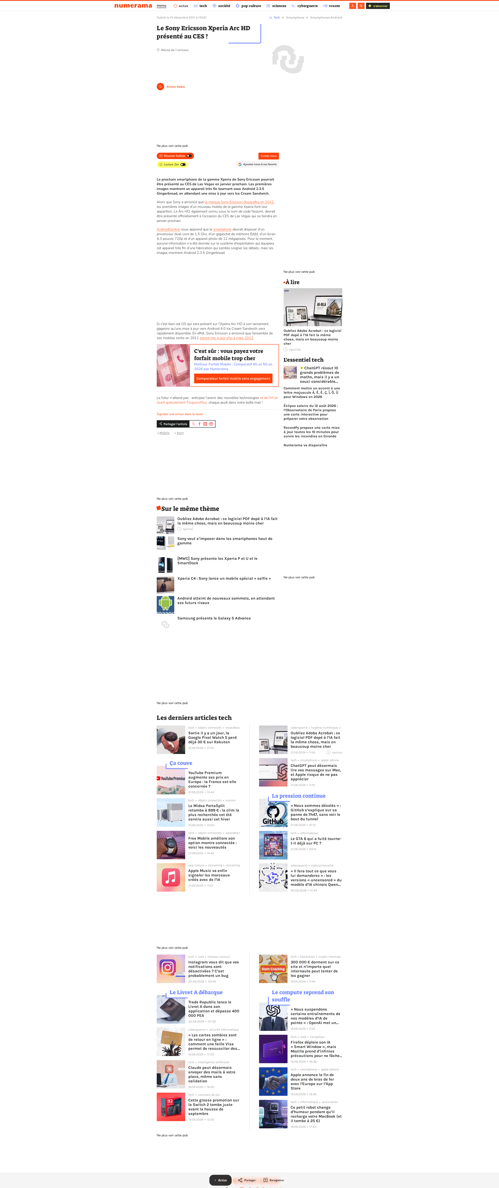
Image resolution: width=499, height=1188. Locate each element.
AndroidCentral (168, 229)
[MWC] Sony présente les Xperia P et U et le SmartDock (217, 560)
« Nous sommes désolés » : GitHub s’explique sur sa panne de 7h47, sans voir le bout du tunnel (316, 812)
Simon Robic (175, 87)
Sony (180, 433)
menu (161, 5)
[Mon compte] (352, 6)
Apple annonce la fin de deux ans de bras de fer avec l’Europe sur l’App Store (312, 1082)
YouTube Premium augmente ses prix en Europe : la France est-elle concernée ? (212, 779)
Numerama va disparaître (305, 445)
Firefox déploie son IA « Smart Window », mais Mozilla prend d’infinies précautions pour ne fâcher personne (316, 1049)
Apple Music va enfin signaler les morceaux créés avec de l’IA (209, 875)
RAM (254, 234)
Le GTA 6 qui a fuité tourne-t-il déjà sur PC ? (316, 840)
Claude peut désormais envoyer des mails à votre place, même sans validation (211, 1074)
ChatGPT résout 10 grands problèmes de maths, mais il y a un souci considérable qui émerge (319, 375)
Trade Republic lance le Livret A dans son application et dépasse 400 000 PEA (213, 1009)
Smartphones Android (326, 17)
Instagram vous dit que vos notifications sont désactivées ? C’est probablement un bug (213, 969)
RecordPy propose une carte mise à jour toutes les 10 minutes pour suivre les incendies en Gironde (312, 431)
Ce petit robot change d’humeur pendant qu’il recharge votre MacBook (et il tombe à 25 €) (316, 1114)
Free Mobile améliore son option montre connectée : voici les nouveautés (212, 843)
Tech (277, 17)
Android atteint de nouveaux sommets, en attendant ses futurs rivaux (226, 600)
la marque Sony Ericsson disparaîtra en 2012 (239, 202)
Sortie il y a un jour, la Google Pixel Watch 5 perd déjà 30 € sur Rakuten (212, 737)
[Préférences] (361, 6)
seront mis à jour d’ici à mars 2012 (226, 338)
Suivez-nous (269, 156)
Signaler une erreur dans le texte (180, 414)
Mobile (164, 433)
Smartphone (295, 17)
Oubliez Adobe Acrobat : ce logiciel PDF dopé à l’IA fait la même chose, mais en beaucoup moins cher (227, 520)
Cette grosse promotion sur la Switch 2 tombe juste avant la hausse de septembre (213, 1107)
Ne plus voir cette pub (172, 146)
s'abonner (380, 6)
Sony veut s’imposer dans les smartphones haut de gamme (225, 540)
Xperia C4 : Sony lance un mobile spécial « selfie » (224, 578)
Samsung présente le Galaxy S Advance (214, 618)
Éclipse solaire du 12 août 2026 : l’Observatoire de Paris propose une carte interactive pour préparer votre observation (311, 412)
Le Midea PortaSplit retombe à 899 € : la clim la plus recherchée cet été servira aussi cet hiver (213, 812)
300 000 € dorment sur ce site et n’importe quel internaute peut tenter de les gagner (315, 969)
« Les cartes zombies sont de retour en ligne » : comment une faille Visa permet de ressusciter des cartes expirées (212, 1042)
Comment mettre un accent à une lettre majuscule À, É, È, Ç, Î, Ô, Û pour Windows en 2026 (312, 392)
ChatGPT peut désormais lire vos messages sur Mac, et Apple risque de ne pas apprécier (316, 772)
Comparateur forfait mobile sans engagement (233, 378)
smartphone (222, 229)
